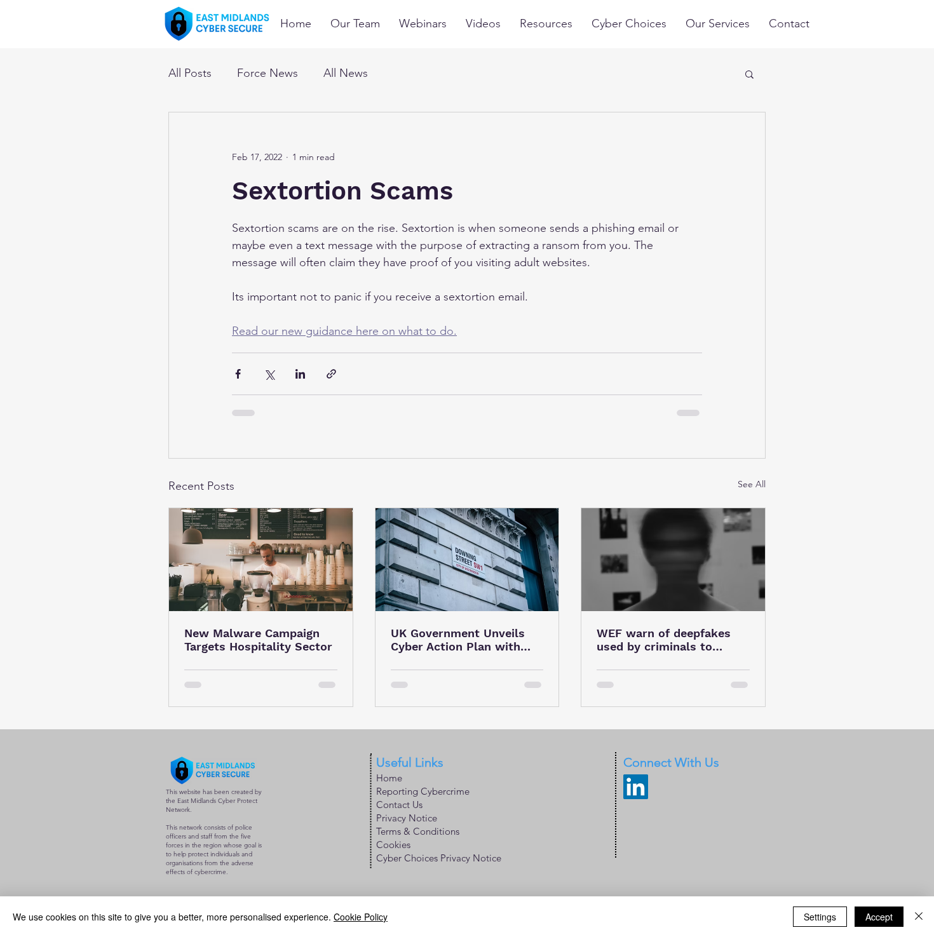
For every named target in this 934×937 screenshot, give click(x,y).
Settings (820, 916)
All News (345, 73)
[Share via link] (331, 374)
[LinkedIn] (635, 786)
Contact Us (399, 805)
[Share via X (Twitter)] (269, 374)
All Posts (190, 73)
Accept (879, 916)
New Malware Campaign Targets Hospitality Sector (258, 639)
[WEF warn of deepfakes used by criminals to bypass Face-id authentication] (673, 559)
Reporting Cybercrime (423, 791)
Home (389, 778)
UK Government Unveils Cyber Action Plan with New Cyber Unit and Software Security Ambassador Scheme (458, 639)
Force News (267, 73)
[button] (749, 74)
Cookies (393, 845)
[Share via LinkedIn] (300, 374)
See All (752, 484)
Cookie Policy (361, 916)
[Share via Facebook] (238, 374)
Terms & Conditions (417, 831)
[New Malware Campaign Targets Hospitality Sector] (261, 559)
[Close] (918, 917)
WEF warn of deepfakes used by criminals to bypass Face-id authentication (664, 639)
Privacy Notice (406, 818)
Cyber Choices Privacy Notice (438, 858)
